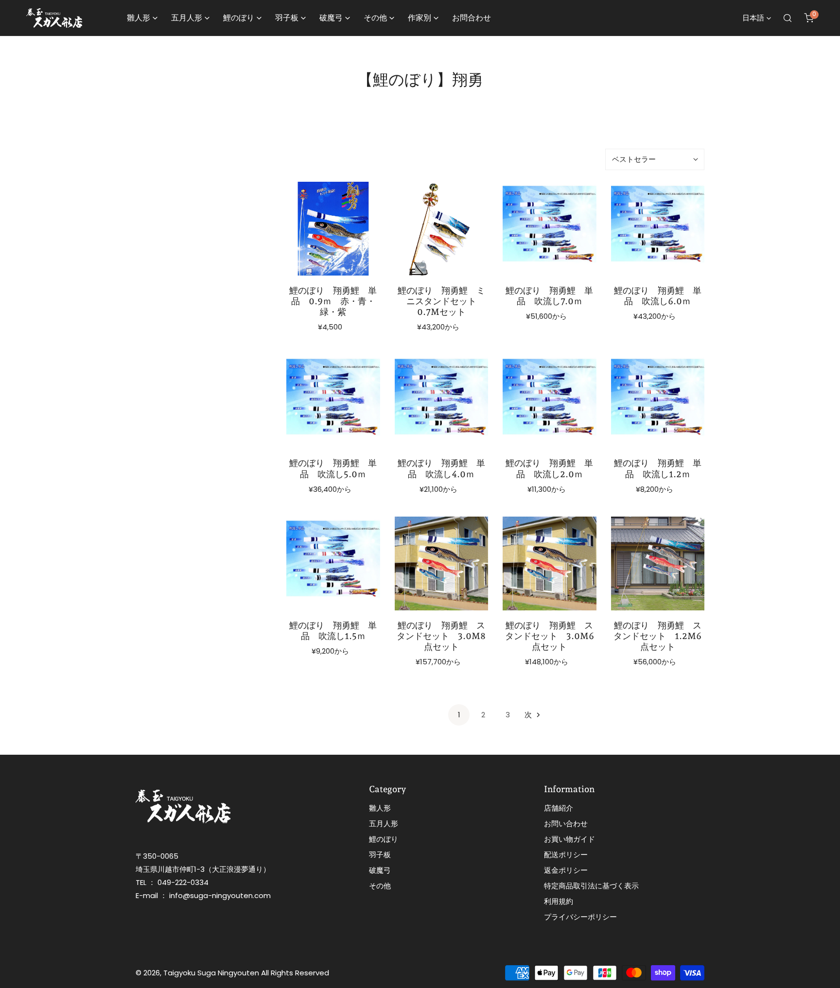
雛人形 (380, 808)
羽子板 (380, 854)
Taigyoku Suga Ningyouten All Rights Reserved (246, 973)
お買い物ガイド (569, 839)
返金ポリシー (566, 870)
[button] (809, 18)
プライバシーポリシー (580, 917)
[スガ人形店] (54, 18)
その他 (380, 886)
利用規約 (558, 901)
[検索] (787, 18)
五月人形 (383, 823)
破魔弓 (380, 870)
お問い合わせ (566, 823)
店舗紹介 (558, 808)
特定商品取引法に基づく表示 (591, 886)
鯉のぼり (383, 839)
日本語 (753, 18)
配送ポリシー (566, 854)
